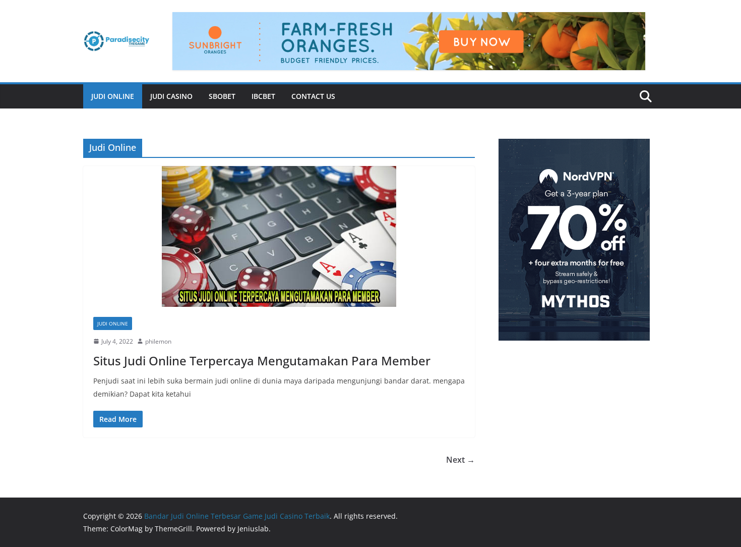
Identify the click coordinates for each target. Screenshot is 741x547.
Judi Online (112, 96)
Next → (460, 459)
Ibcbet (263, 96)
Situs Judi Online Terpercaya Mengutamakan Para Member (261, 360)
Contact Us (313, 96)
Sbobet (222, 96)
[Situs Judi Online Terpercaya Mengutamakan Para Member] (279, 236)
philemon (158, 341)
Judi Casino (171, 96)
